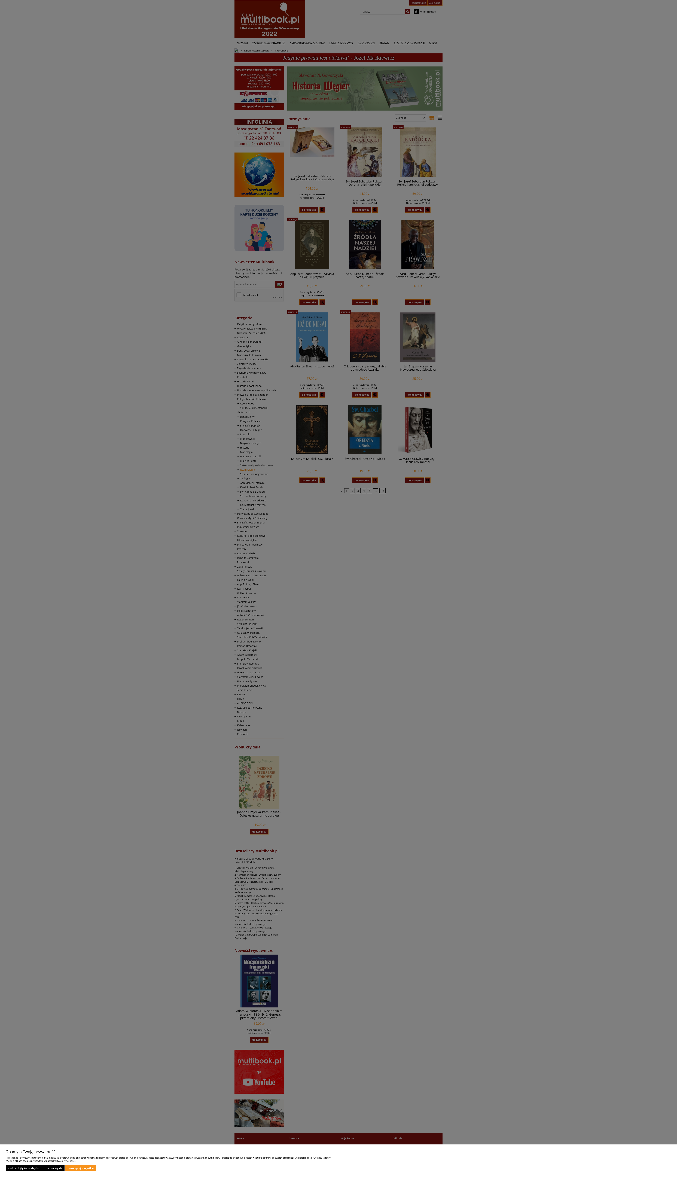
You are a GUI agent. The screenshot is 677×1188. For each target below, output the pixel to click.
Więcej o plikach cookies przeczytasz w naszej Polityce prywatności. (40, 1160)
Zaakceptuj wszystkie (81, 1168)
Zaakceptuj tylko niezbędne (23, 1168)
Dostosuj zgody (53, 1168)
